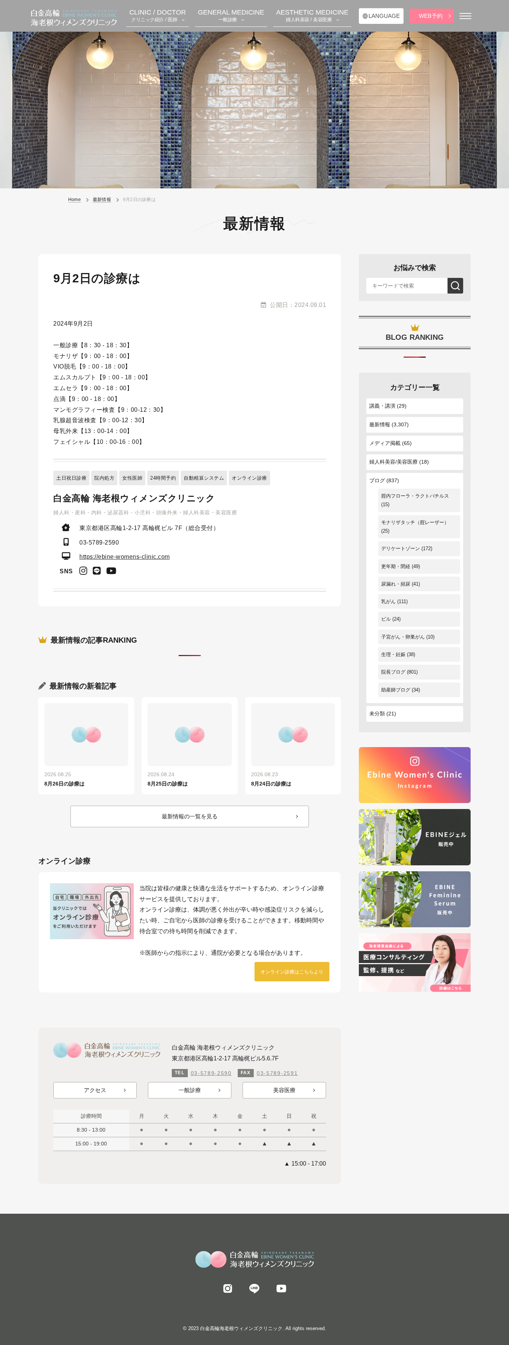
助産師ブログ (395, 690)
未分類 (377, 714)
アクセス (95, 1090)
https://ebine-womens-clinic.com (124, 557)
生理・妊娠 (393, 654)
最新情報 (379, 424)
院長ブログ (393, 672)
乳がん (388, 601)
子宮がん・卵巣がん (403, 637)
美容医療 (284, 1090)
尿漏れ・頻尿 (395, 584)
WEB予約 (431, 16)
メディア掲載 (385, 443)
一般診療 (189, 1090)
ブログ (377, 480)
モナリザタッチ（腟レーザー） (415, 522)
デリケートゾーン (400, 548)
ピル (386, 619)
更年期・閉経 (395, 566)
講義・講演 (382, 406)
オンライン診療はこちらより (291, 972)
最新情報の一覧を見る (190, 816)
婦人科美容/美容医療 (393, 462)
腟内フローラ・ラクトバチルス (415, 496)
